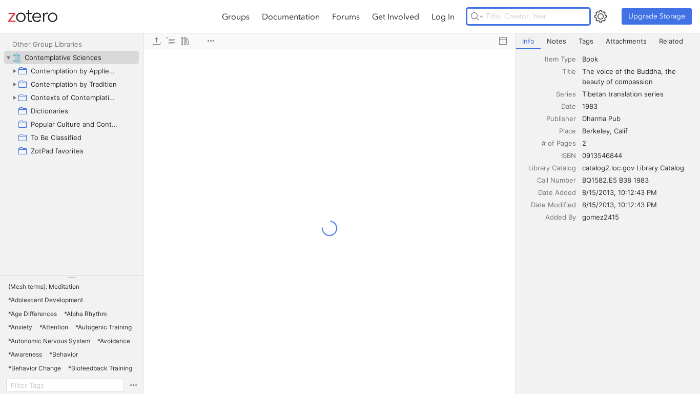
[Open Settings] (600, 16)
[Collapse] (8, 57)
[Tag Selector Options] (133, 385)
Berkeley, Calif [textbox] (605, 131)
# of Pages (559, 143)
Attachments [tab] (626, 41)
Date (568, 106)
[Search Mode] (477, 16)
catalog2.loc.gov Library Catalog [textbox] (633, 168)
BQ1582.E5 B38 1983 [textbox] (615, 180)
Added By (560, 217)
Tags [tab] (586, 41)
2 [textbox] (584, 143)
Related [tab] (671, 41)
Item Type (560, 59)
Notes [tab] (556, 41)
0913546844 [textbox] (602, 155)
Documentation (291, 16)
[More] (210, 41)
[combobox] (638, 59)
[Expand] (14, 71)
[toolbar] (329, 41)
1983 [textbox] (590, 106)
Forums (346, 16)
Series (566, 94)
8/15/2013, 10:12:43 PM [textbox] (619, 192)
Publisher (561, 118)
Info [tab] (528, 41)
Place (567, 131)
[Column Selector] (502, 41)
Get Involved (395, 16)
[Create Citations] (170, 41)
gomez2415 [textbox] (600, 217)
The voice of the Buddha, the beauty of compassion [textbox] (630, 76)
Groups (236, 16)
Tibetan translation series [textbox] (623, 94)
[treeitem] (71, 57)
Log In (443, 16)
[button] (44, 286)
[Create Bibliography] (185, 41)
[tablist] (608, 41)
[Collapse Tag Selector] (71, 277)
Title (569, 71)
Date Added (557, 192)
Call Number (556, 180)
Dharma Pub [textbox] (601, 118)
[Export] (156, 41)
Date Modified (553, 205)
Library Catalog (552, 168)
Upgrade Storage (656, 16)
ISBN (568, 155)
